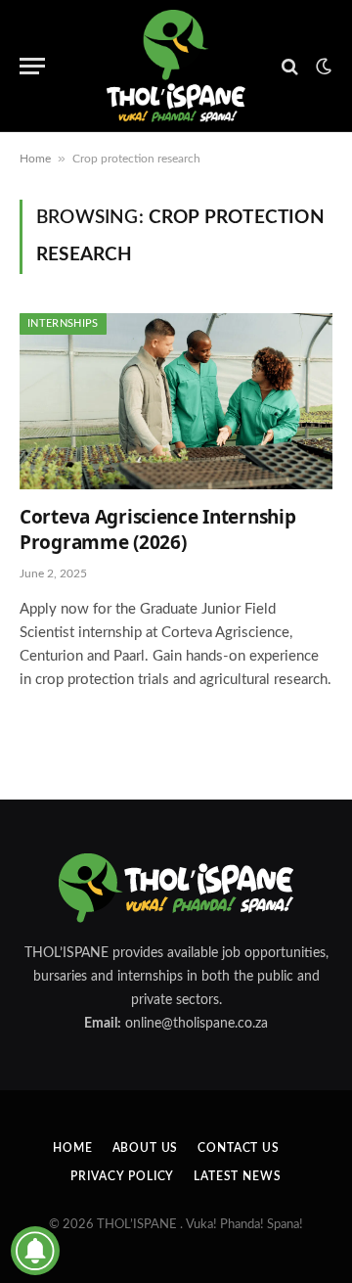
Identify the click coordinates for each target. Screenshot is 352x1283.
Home (35, 158)
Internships (63, 323)
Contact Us (238, 1148)
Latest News (237, 1176)
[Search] (290, 66)
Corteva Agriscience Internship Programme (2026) (157, 529)
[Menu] (32, 66)
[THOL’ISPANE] (176, 66)
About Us (145, 1148)
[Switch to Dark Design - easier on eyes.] (321, 66)
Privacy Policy (122, 1176)
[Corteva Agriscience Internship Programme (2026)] (176, 401)
